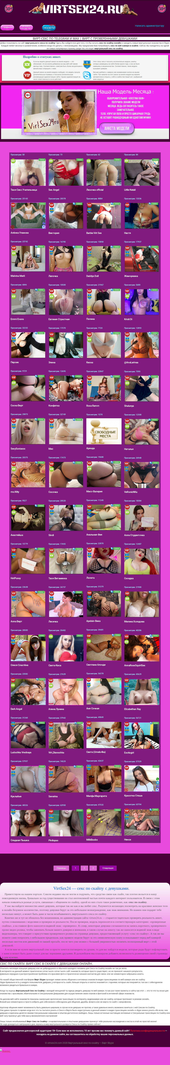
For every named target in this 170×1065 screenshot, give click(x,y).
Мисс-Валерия (94, 491)
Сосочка (53, 492)
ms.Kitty (15, 491)
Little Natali (130, 189)
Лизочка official (94, 189)
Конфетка (54, 405)
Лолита (90, 577)
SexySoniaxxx (18, 448)
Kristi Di (128, 319)
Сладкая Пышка (20, 840)
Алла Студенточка (134, 535)
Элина (51, 362)
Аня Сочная (92, 708)
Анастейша (17, 535)
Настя (127, 233)
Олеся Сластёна (19, 665)
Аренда (90, 448)
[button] (61, 868)
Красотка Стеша (133, 795)
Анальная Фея (94, 534)
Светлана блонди (95, 664)
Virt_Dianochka (56, 752)
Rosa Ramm (92, 405)
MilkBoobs (92, 839)
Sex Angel (53, 189)
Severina (53, 796)
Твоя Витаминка (57, 578)
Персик (15, 362)
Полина (90, 318)
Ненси (127, 839)
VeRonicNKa (130, 492)
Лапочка (53, 276)
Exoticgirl (129, 752)
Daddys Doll (92, 276)
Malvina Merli (18, 275)
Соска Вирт (17, 405)
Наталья (128, 449)
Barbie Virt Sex (94, 233)
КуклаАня (16, 796)
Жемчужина (131, 276)
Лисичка (53, 621)
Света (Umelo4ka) (96, 752)
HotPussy (16, 578)
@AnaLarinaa (131, 362)
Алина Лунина (56, 709)
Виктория (53, 233)
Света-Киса (54, 665)
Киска (89, 362)
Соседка (128, 578)
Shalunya (129, 405)
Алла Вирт (16, 621)
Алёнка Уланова (20, 232)
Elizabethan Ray (132, 709)
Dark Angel (16, 708)
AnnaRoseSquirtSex (134, 665)
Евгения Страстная (59, 319)
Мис (50, 448)
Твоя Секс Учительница (24, 189)
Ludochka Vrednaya (21, 752)
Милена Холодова (134, 621)
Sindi (51, 535)
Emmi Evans (17, 319)
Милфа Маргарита (96, 796)
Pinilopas (53, 840)
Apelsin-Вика (93, 621)
